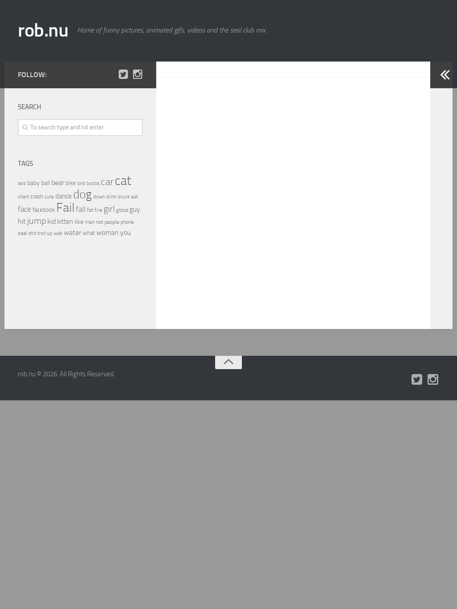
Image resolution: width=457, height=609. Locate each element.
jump (36, 220)
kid (51, 221)
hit (22, 221)
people (111, 221)
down (99, 197)
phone (127, 222)
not (99, 222)
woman (107, 232)
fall (81, 209)
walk (58, 233)
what (89, 233)
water (72, 232)
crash (36, 196)
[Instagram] (137, 74)
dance (63, 196)
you (125, 232)
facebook (44, 209)
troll (41, 233)
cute (49, 197)
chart (23, 196)
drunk (124, 197)
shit (32, 233)
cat (123, 181)
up (49, 233)
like (79, 222)
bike (71, 183)
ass (22, 183)
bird (81, 183)
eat (134, 197)
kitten (65, 222)
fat (90, 210)
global (122, 210)
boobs (93, 183)
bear (57, 182)
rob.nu (43, 30)
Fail (65, 207)
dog (82, 194)
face (24, 209)
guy (134, 209)
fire (98, 210)
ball (45, 183)
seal (22, 233)
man (90, 222)
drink (111, 196)
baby (33, 183)
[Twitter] (123, 74)
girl (109, 209)
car (107, 182)
